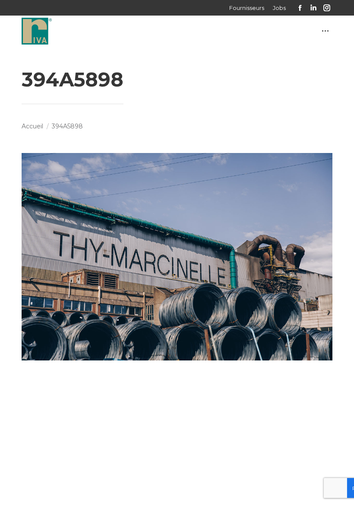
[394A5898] (177, 256)
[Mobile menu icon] (325, 31)
